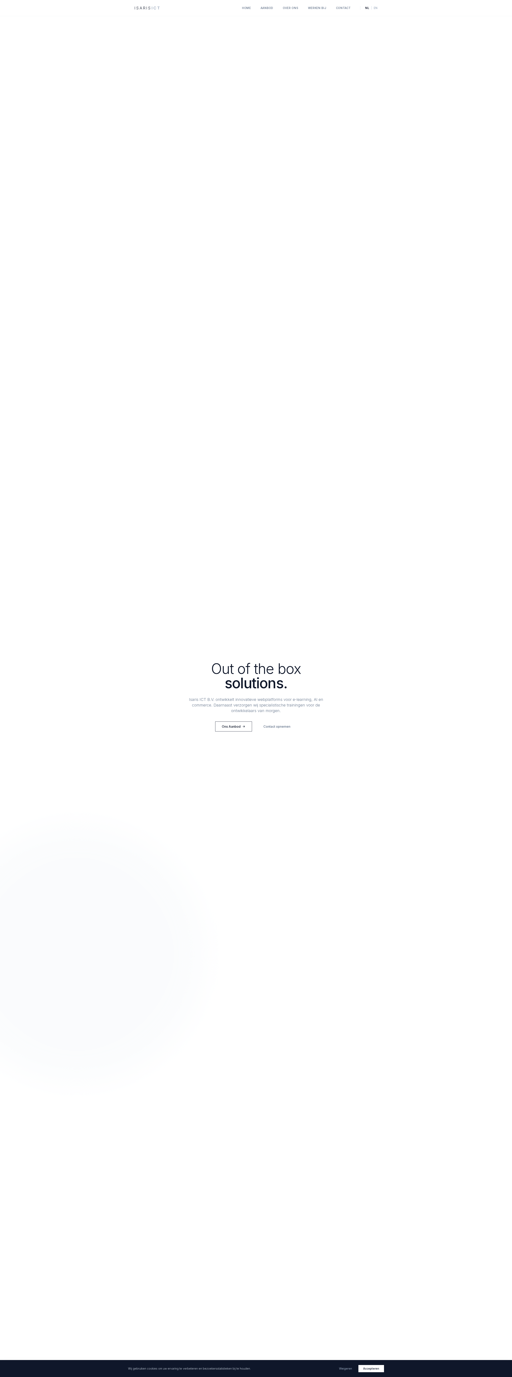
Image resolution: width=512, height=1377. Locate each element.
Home (246, 8)
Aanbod (267, 8)
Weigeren (345, 1368)
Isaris (147, 8)
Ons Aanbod (231, 726)
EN (376, 8)
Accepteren (371, 1368)
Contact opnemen (276, 726)
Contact (343, 8)
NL (367, 8)
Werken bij (317, 8)
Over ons (290, 8)
